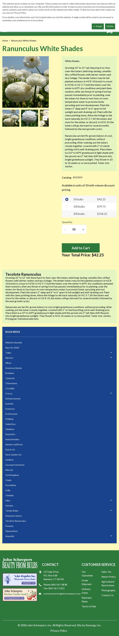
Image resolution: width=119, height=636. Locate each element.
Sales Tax (106, 571)
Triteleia (9, 495)
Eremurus (10, 408)
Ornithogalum (12, 475)
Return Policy (108, 576)
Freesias (9, 526)
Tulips (8, 352)
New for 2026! (12, 347)
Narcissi (9, 357)
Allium (8, 363)
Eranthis (9, 403)
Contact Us (107, 595)
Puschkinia (10, 485)
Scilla (7, 490)
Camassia (10, 378)
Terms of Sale (89, 606)
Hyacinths (10, 434)
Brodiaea (9, 373)
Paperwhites (11, 531)
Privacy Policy (58, 630)
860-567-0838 (59, 584)
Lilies (7, 500)
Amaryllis (9, 536)
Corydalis (9, 388)
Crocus (8, 393)
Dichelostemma (12, 398)
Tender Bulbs (11, 510)
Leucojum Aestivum (14, 464)
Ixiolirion (9, 459)
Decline (110, 26)
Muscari (9, 470)
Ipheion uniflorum (14, 444)
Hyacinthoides (12, 439)
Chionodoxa (11, 383)
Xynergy (91, 625)
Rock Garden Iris (13, 454)
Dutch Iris (10, 449)
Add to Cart (81, 248)
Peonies (9, 505)
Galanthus (10, 424)
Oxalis (8, 480)
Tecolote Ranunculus (15, 521)
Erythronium (11, 414)
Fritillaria (9, 419)
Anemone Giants (13, 515)
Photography (108, 590)
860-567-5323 (56, 588)
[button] (11, 118)
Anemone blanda (13, 368)
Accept (99, 26)
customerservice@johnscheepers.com (62, 593)
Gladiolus (9, 429)
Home (5, 40)
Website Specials (13, 342)
